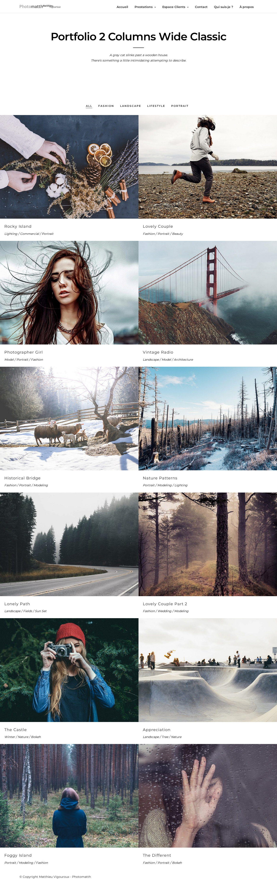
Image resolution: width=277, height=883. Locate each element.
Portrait (179, 105)
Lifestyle (156, 105)
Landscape (130, 105)
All (89, 105)
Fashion (106, 105)
